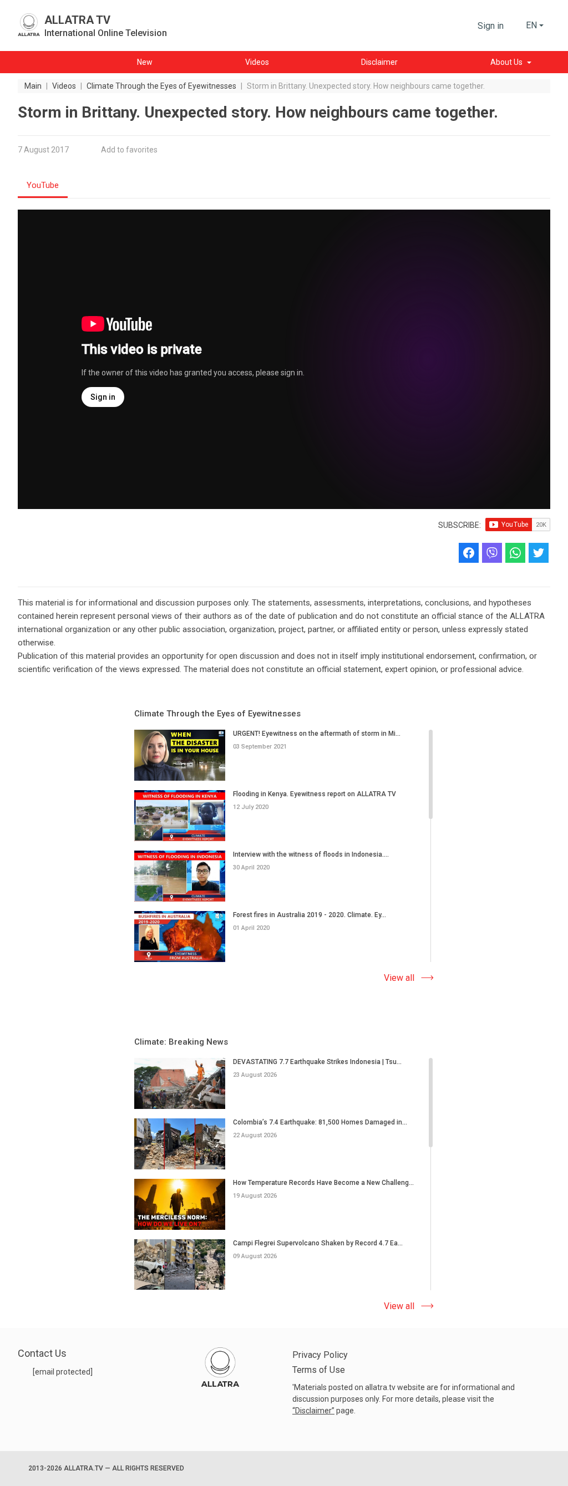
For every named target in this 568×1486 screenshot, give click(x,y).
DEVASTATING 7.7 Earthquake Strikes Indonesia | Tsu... (317, 1062)
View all (399, 978)
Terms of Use (318, 1370)
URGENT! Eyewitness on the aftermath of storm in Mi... (316, 733)
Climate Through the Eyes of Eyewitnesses (217, 714)
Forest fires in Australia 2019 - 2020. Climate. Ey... (309, 914)
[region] (284, 847)
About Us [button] (506, 62)
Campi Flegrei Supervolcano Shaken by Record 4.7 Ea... (318, 1242)
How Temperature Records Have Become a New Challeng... (323, 1182)
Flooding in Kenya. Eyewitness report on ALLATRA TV (314, 793)
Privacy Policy (320, 1355)
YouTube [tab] (43, 185)
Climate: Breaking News (181, 1042)
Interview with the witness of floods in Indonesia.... (311, 854)
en (531, 25)
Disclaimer (313, 1410)
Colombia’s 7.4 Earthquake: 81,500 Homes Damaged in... (320, 1122)
